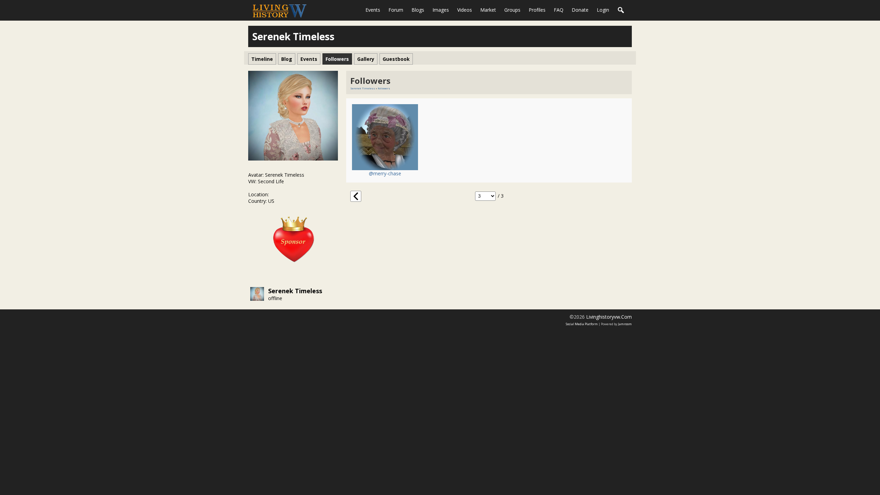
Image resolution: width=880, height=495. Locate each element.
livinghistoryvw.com (609, 317)
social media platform (582, 324)
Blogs (417, 10)
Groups (512, 10)
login (603, 10)
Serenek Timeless (295, 291)
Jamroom (625, 324)
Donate (580, 10)
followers (384, 88)
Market (488, 10)
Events (372, 10)
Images (440, 10)
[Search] (621, 10)
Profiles (537, 10)
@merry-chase (385, 173)
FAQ (558, 10)
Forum (395, 10)
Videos (464, 10)
